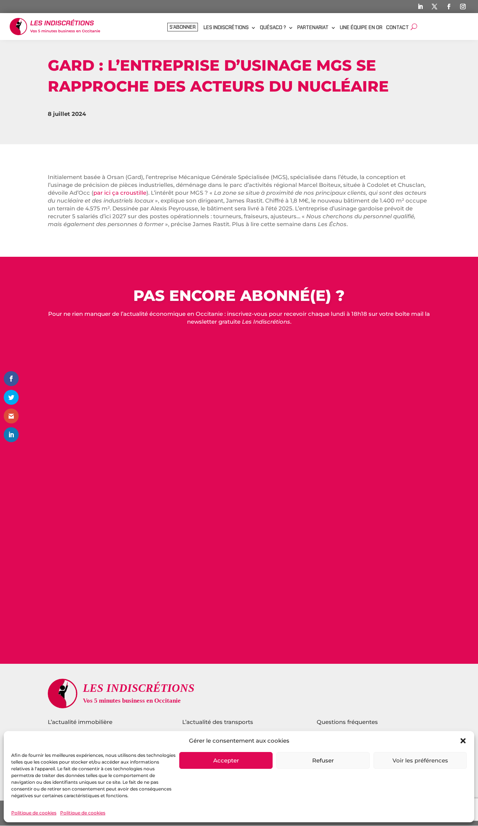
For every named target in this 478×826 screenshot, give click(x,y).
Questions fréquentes (347, 721)
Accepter (226, 760)
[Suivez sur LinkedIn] (420, 6)
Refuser (323, 760)
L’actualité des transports (217, 721)
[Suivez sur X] (434, 6)
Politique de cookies (33, 813)
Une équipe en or (361, 28)
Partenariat (313, 28)
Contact (397, 28)
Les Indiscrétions (226, 28)
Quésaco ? (273, 28)
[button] (463, 741)
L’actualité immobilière (81, 721)
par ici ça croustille (119, 192)
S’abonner (183, 27)
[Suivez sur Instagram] (462, 6)
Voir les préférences (420, 760)
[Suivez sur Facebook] (448, 6)
